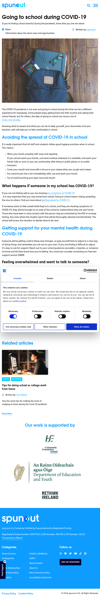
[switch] (37, 316)
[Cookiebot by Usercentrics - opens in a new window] (85, 271)
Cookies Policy (26, 594)
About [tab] (83, 278)
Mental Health (35, 563)
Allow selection (50, 327)
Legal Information (10, 573)
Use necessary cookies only (18, 327)
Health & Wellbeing (38, 554)
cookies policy (19, 301)
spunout (91, 30)
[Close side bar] (4, 561)
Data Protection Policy (39, 573)
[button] (95, 5)
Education (6, 578)
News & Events (9, 554)
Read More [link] (7, 414)
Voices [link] (6, 379)
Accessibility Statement (40, 578)
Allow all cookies (81, 327)
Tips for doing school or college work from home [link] (24, 387)
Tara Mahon (21, 395)
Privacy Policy (9, 594)
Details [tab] (50, 278)
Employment (8, 559)
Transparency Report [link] (12, 538)
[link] (20, 518)
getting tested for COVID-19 (55, 200)
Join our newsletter (70, 562)
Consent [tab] (17, 278)
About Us (33, 568)
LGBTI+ (32, 559)
